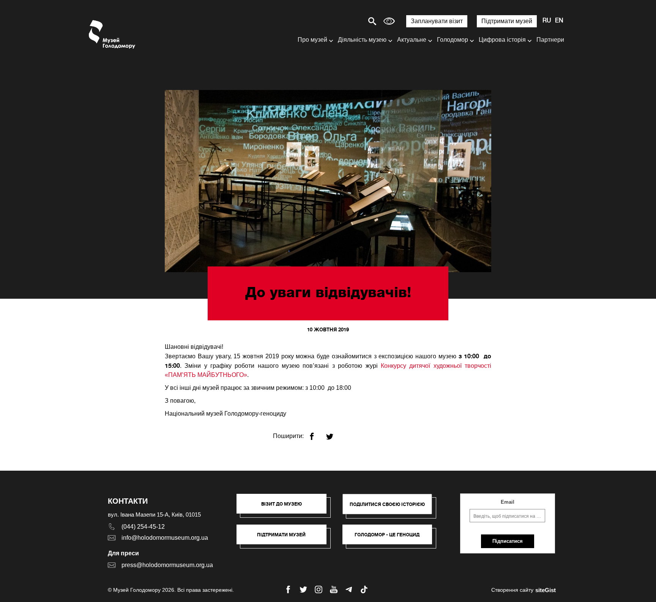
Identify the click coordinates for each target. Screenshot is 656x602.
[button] (285, 507)
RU (546, 21)
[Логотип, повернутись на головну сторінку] (112, 34)
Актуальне (411, 39)
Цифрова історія (502, 39)
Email (507, 502)
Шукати (345, 21)
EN (559, 21)
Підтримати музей (506, 21)
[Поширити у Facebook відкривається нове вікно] (316, 433)
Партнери (550, 39)
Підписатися (507, 541)
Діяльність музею (362, 39)
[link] (285, 538)
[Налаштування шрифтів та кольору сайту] (389, 21)
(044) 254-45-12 (143, 526)
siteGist (545, 590)
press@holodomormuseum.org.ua (167, 565)
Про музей (312, 39)
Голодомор (452, 39)
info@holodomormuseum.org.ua (164, 537)
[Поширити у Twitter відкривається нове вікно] (334, 433)
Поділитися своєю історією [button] (387, 504)
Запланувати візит (437, 21)
